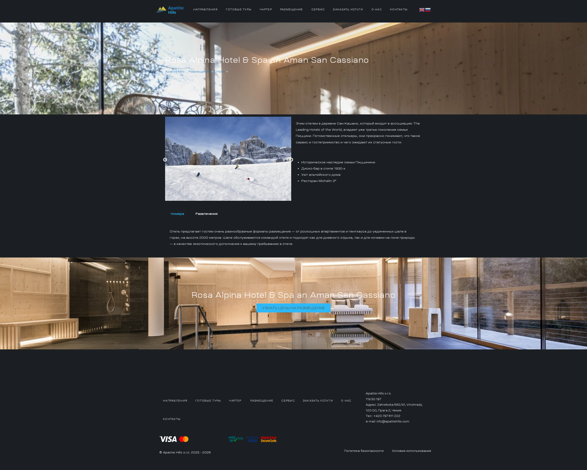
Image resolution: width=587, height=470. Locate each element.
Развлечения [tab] (207, 213)
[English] (422, 9)
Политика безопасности (364, 450)
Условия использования (411, 450)
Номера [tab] (177, 213)
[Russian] (428, 9)
